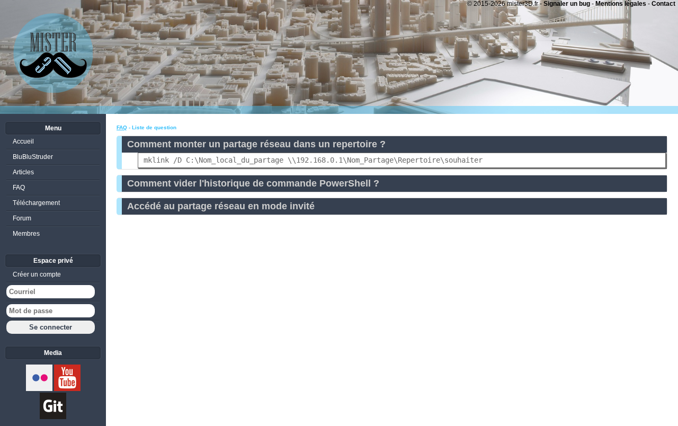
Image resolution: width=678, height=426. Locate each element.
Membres (26, 233)
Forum (22, 218)
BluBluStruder (33, 157)
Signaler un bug (566, 3)
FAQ (122, 127)
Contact (663, 3)
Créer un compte (37, 274)
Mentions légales (620, 3)
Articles (23, 172)
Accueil (23, 141)
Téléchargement (36, 203)
